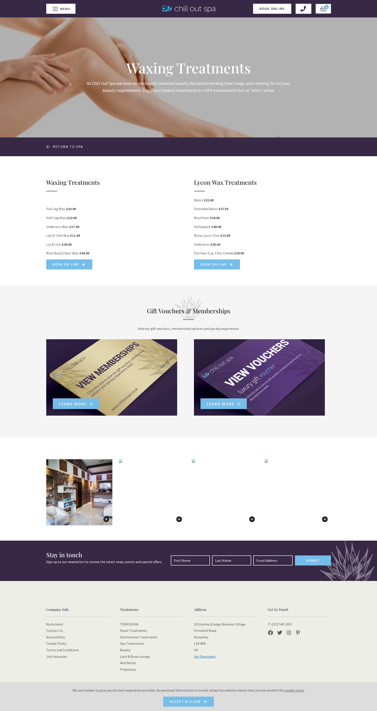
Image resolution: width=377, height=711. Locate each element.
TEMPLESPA (129, 624)
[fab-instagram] (291, 633)
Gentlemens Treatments (138, 637)
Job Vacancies (56, 656)
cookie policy (294, 690)
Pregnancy (128, 669)
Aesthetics (128, 663)
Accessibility (55, 637)
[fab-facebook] (272, 633)
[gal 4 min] (298, 492)
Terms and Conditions (62, 650)
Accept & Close (185, 701)
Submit (313, 560)
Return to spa (68, 146)
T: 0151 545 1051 (280, 624)
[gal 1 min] (79, 492)
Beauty (125, 650)
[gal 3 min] (225, 492)
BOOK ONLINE (272, 9)
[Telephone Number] (303, 9)
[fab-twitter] (281, 633)
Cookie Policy (56, 643)
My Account (54, 624)
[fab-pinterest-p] (299, 633)
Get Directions (205, 656)
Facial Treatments (133, 630)
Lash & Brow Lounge (135, 656)
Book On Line (66, 264)
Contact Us (54, 630)
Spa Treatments (132, 643)
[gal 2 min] (152, 492)
